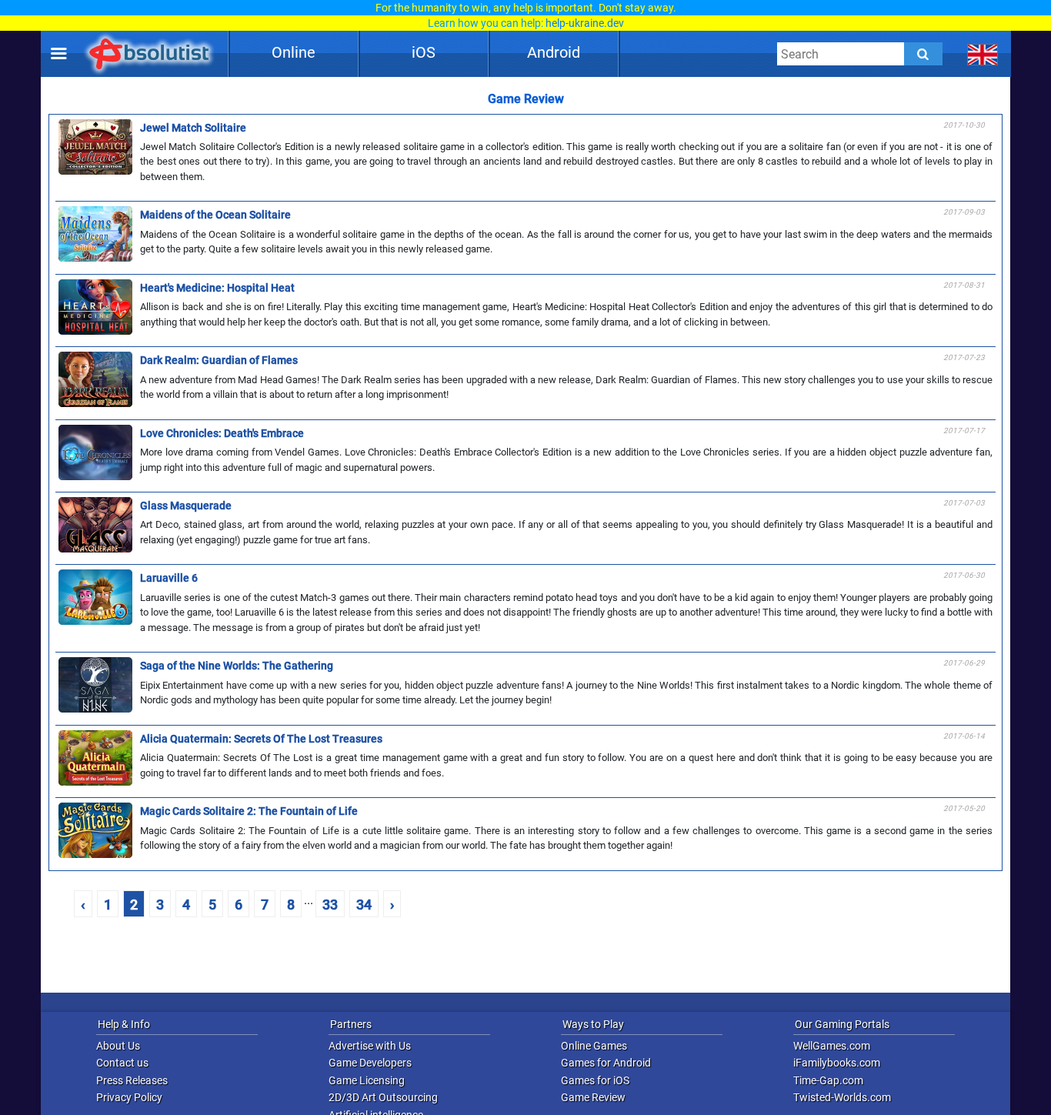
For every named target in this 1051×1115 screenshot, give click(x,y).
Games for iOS (595, 1080)
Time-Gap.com (828, 1080)
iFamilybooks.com (836, 1063)
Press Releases (132, 1080)
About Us (118, 1046)
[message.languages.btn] (983, 54)
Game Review (593, 1097)
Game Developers (370, 1063)
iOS (423, 52)
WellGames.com (831, 1046)
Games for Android (606, 1063)
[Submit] (923, 53)
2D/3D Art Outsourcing (383, 1097)
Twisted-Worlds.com (842, 1097)
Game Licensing (367, 1080)
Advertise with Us (370, 1046)
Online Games (594, 1046)
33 (330, 904)
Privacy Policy (129, 1097)
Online (293, 52)
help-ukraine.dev (585, 23)
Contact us (122, 1063)
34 (364, 904)
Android (553, 52)
